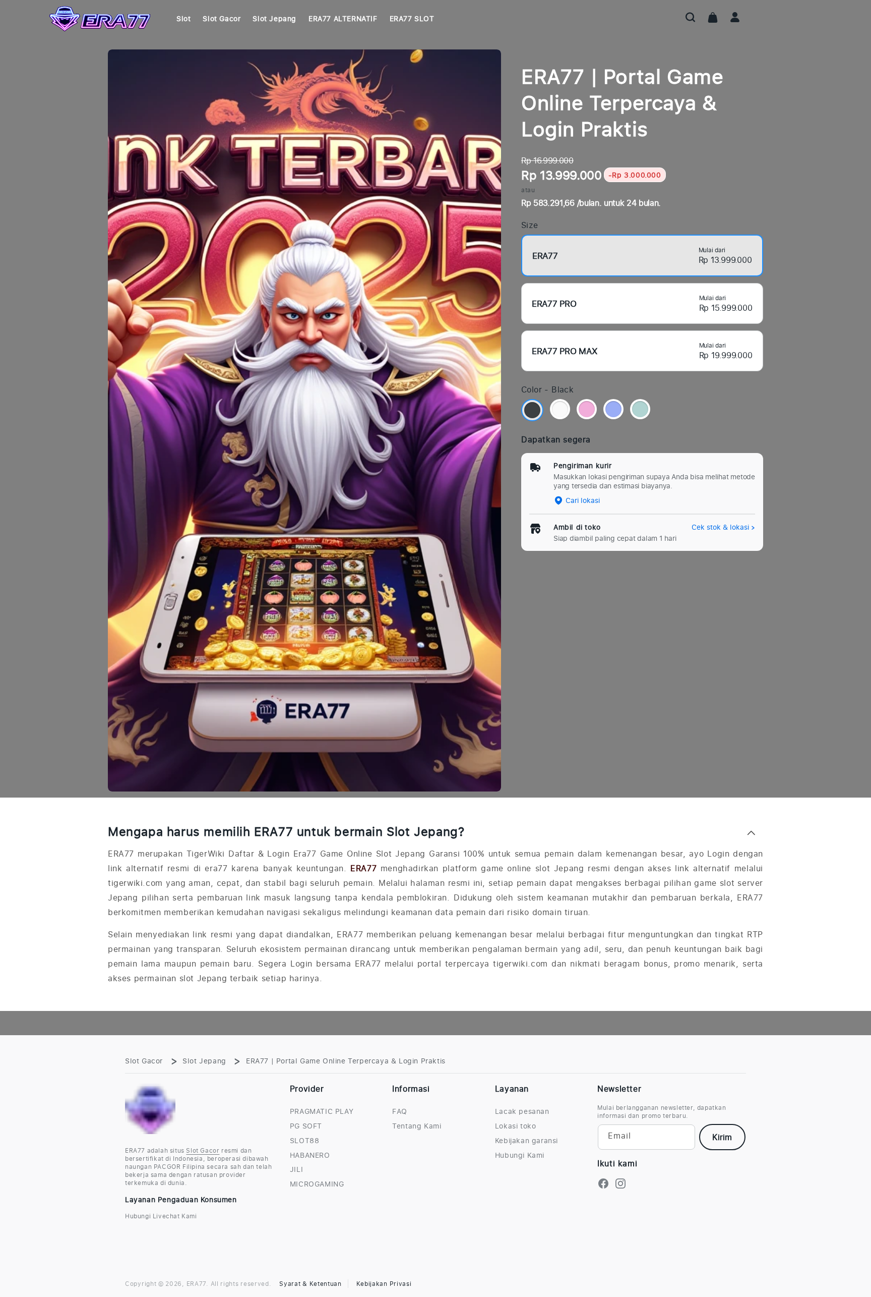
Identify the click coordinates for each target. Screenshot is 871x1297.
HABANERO (310, 1155)
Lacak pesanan (522, 1111)
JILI (296, 1169)
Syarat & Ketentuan (310, 1283)
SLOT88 (305, 1140)
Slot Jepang (204, 1060)
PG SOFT (306, 1126)
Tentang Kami (416, 1126)
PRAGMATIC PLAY (321, 1111)
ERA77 (363, 868)
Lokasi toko (515, 1126)
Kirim (722, 1137)
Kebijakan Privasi (384, 1283)
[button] (690, 17)
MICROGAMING (317, 1184)
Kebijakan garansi (526, 1140)
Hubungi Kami (519, 1155)
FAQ (399, 1111)
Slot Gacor (144, 1060)
